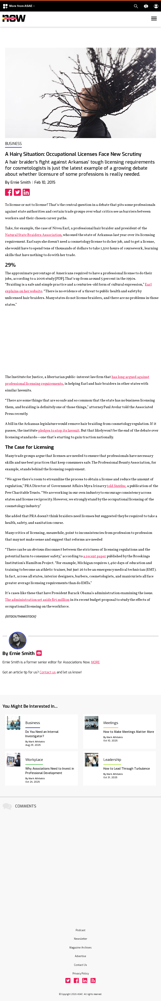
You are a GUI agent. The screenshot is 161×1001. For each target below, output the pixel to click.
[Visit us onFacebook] (76, 980)
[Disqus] (80, 863)
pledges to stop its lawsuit (58, 430)
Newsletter (80, 939)
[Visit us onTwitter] (67, 980)
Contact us (48, 672)
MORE (95, 662)
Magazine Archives (80, 947)
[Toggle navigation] (5, 26)
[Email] (39, 653)
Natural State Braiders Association (33, 235)
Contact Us (80, 965)
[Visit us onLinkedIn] (84, 980)
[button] (18, 6)
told (116, 486)
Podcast (80, 930)
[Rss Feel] (93, 980)
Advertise (80, 956)
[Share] (9, 192)
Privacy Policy (81, 973)
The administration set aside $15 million (37, 599)
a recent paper (94, 556)
